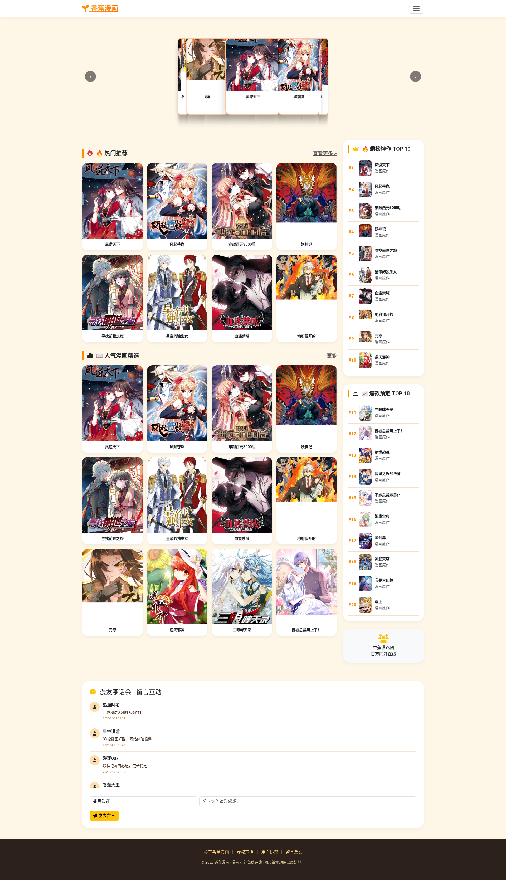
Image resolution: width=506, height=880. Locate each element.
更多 (332, 356)
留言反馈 (294, 852)
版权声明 (245, 852)
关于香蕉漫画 (216, 852)
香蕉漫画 (103, 8)
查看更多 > (325, 153)
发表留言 (106, 815)
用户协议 (269, 852)
